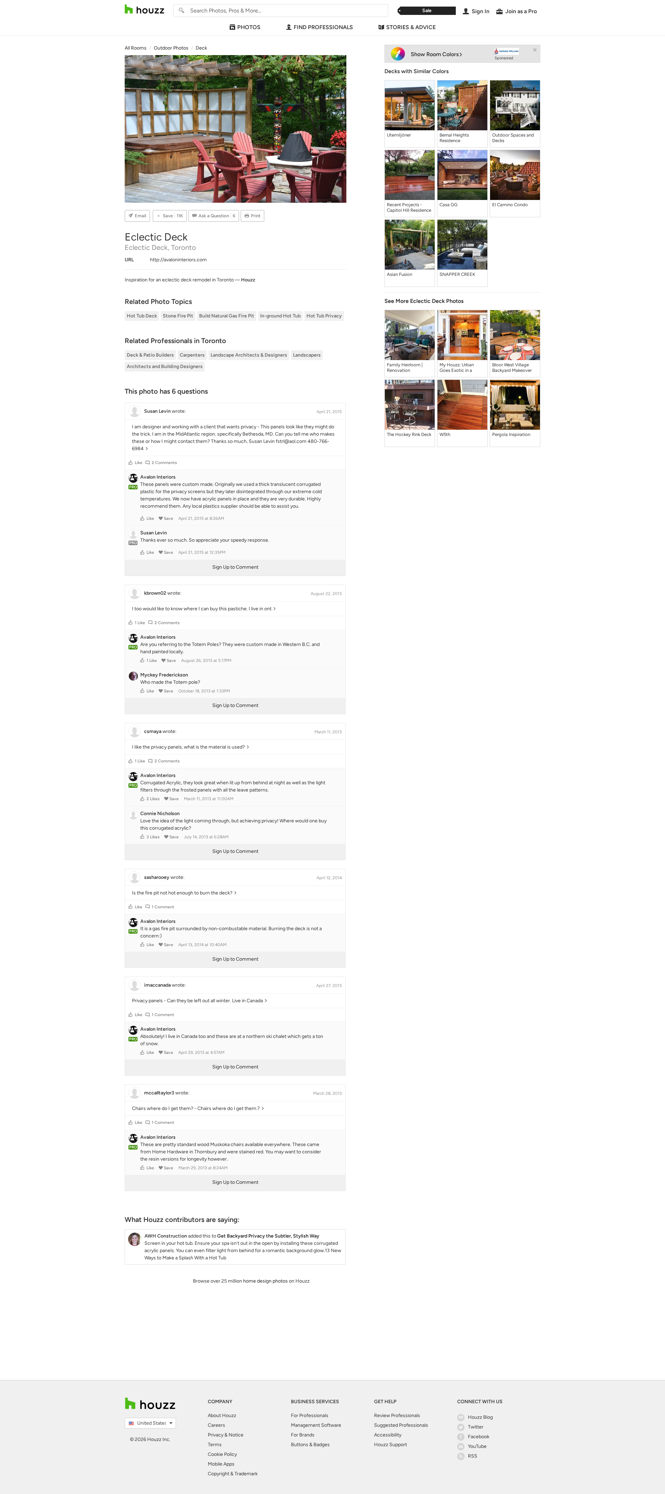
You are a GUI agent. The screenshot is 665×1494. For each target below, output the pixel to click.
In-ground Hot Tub (280, 316)
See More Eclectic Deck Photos (423, 301)
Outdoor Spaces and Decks (513, 137)
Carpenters (192, 355)
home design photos (265, 1281)
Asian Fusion (399, 274)
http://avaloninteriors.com (178, 260)
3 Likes (153, 837)
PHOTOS (248, 27)
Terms (215, 1445)
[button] (130, 463)
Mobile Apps (221, 1464)
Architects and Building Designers (165, 366)
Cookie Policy (222, 1454)
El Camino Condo (510, 204)
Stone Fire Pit (178, 316)
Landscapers (307, 355)
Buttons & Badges (310, 1445)
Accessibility (387, 1435)
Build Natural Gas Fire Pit (226, 316)
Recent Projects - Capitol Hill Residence (409, 207)
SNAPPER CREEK (457, 274)
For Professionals (309, 1415)
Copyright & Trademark (233, 1474)
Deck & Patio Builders (150, 355)
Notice (236, 1435)
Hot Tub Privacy (324, 316)
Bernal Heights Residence (454, 137)
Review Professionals (397, 1415)
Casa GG (449, 204)
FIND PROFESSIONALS (323, 27)
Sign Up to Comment (235, 567)
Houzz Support (390, 1445)
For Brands (302, 1435)
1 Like (140, 622)
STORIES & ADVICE (411, 27)
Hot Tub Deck (142, 316)
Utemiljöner (399, 135)
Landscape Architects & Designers (249, 355)
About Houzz (222, 1415)
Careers (216, 1425)
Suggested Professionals (401, 1425)
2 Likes (153, 798)
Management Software (316, 1425)
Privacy (215, 1435)
